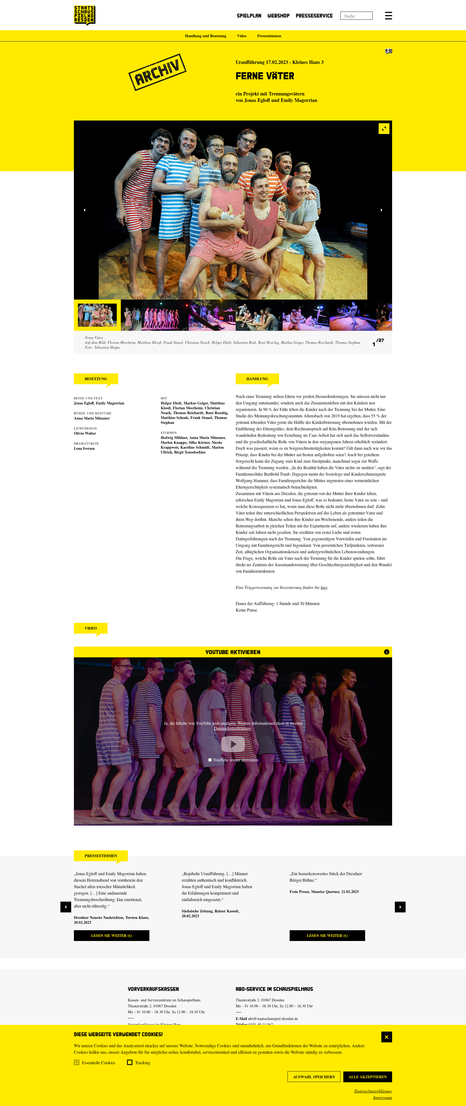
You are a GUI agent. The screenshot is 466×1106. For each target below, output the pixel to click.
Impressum (382, 1097)
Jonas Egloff (84, 403)
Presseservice (314, 15)
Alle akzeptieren (368, 1077)
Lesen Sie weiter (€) (111, 935)
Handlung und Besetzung (205, 36)
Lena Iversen (84, 448)
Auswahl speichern (314, 1077)
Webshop (279, 15)
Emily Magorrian (110, 403)
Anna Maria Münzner (92, 418)
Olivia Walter (85, 433)
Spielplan (249, 15)
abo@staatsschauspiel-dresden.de (273, 1018)
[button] (388, 15)
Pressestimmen (269, 36)
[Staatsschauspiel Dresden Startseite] (84, 15)
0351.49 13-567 (261, 1024)
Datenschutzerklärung (373, 1091)
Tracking (142, 1062)
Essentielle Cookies (98, 1062)
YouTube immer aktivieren (235, 759)
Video (241, 36)
